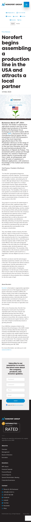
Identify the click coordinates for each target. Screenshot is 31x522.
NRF (9, 134)
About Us (5, 446)
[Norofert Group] (12, 4)
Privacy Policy (26, 513)
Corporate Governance (8, 480)
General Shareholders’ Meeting (10, 477)
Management (5, 452)
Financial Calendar (7, 469)
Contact (4, 486)
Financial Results (6, 472)
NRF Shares (5, 466)
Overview (4, 449)
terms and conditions (18, 405)
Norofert (4, 288)
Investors (5, 463)
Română (18, 23)
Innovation (5, 457)
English (12, 23)
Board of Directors (7, 455)
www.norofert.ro (6, 350)
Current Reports (6, 475)
